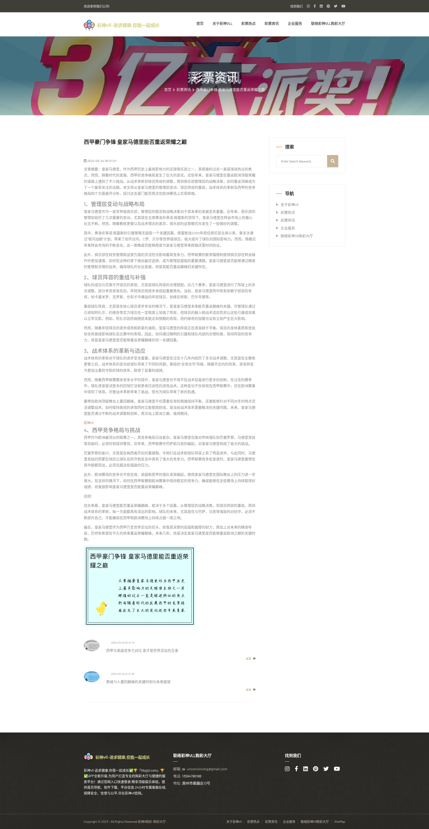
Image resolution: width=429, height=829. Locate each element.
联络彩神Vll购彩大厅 (328, 23)
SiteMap (339, 821)
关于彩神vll (222, 23)
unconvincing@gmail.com (207, 769)
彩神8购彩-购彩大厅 (152, 821)
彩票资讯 (272, 23)
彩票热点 (248, 23)
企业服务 (295, 23)
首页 (200, 23)
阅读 (249, 659)
